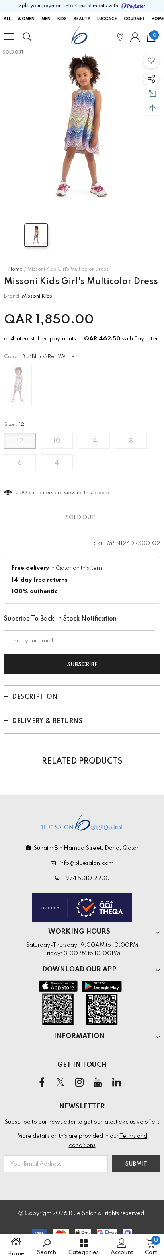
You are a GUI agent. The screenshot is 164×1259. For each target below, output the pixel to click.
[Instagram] (79, 1083)
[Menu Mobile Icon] (9, 37)
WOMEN (26, 19)
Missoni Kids (37, 296)
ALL (7, 19)
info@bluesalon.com (85, 863)
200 (21, 493)
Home (15, 269)
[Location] (120, 37)
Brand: (12, 296)
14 (94, 441)
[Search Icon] (35, 37)
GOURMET (134, 19)
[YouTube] (98, 1083)
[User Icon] (135, 37)
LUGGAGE (107, 19)
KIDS (62, 19)
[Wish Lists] (151, 60)
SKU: (100, 544)
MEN (46, 19)
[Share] (151, 79)
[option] (82, 129)
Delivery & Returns (47, 721)
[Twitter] (60, 1083)
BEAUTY (82, 19)
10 (57, 441)
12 (20, 441)
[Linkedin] (116, 1083)
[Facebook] (42, 1083)
